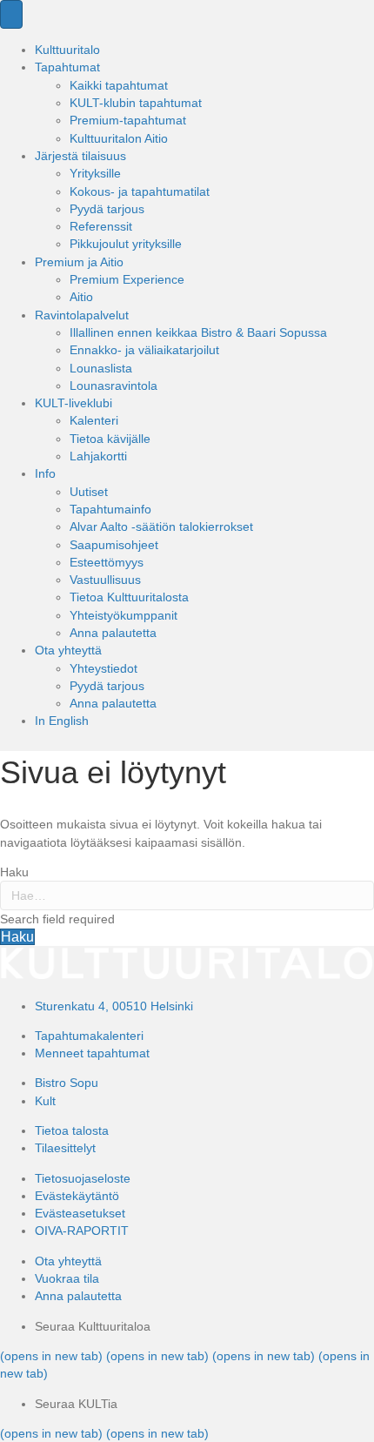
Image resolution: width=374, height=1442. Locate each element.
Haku (14, 872)
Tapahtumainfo (110, 509)
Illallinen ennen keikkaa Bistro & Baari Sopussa (198, 332)
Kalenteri (94, 420)
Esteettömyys (107, 562)
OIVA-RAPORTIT (82, 1230)
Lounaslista (101, 368)
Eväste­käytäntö (77, 1196)
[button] (17, 937)
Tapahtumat (67, 67)
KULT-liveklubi (73, 403)
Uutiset (89, 492)
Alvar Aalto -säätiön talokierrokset (161, 526)
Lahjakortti (98, 456)
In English (62, 721)
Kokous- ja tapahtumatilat (140, 191)
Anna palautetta (113, 633)
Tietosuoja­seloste (82, 1178)
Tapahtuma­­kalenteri (89, 1036)
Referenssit (101, 226)
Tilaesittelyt (65, 1148)
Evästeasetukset (80, 1213)
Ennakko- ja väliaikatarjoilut (144, 350)
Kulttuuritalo (67, 50)
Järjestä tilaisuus (80, 156)
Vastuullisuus (105, 580)
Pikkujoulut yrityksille (126, 244)
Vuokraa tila (67, 1278)
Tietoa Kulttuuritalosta (129, 597)
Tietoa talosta (72, 1130)
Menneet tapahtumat (92, 1053)
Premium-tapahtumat (128, 120)
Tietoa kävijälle (110, 439)
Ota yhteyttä (68, 650)
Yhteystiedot (103, 668)
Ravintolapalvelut (82, 315)
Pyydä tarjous (107, 209)
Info (45, 473)
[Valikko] (11, 14)
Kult (45, 1101)
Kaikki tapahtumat (119, 85)
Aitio (81, 297)
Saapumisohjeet (114, 545)
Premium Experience (127, 279)
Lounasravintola (113, 385)
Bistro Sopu (66, 1083)
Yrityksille (95, 173)
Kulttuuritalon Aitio (119, 138)
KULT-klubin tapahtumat (136, 103)
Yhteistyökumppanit (123, 615)
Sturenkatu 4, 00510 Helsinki (114, 1006)
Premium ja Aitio (79, 262)
